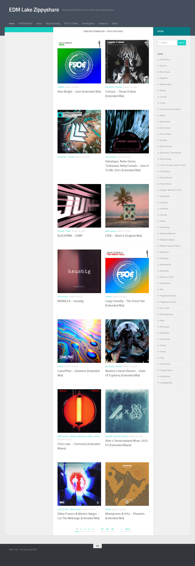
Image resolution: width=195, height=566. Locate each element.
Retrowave (164, 327)
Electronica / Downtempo (170, 153)
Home (11, 23)
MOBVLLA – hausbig (71, 301)
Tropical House (166, 370)
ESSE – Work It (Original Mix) (123, 235)
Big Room (109, 87)
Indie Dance (164, 227)
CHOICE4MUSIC (25, 23)
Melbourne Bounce (167, 233)
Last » (128, 529)
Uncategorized (166, 383)
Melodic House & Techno (116, 436)
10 (102, 529)
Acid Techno (63, 509)
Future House (165, 184)
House (60, 366)
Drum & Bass (165, 134)
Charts (163, 103)
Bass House (110, 231)
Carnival (163, 97)
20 (107, 529)
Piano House (165, 283)
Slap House (164, 333)
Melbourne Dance (167, 240)
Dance (162, 115)
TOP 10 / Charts (71, 23)
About (39, 23)
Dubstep (163, 140)
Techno (118, 87)
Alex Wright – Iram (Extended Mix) (79, 91)
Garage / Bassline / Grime (81, 436)
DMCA (115, 23)
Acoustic (163, 65)
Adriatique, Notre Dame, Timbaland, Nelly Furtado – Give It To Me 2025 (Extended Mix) (126, 166)
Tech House (110, 157)
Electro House (166, 146)
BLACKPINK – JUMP (70, 235)
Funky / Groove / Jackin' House (172, 165)
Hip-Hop (163, 215)
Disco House (165, 128)
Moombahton (165, 264)
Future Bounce (166, 177)
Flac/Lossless (166, 159)
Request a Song (53, 23)
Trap (68, 231)
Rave (162, 320)
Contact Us (103, 23)
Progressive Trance (168, 302)
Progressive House (168, 295)
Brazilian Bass (166, 84)
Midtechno (164, 252)
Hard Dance (165, 196)
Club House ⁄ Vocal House (170, 109)
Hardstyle (164, 208)
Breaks (163, 90)
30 (112, 529)
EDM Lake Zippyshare (34, 9)
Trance (61, 87)
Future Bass (165, 171)
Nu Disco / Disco (167, 277)
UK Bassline (165, 376)
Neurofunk (164, 271)
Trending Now (88, 23)
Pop (161, 289)
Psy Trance (164, 308)
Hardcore (164, 202)
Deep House (165, 121)
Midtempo (164, 258)
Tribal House (165, 364)
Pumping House (166, 314)
